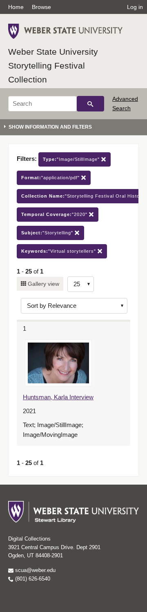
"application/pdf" (51, 177)
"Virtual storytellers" (59, 251)
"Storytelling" (48, 232)
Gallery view (42, 283)
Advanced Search (125, 103)
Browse (41, 7)
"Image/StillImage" (72, 159)
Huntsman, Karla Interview (58, 397)
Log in (135, 7)
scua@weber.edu (34, 570)
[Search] (90, 103)
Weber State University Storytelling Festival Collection (53, 65)
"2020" (55, 214)
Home (16, 7)
